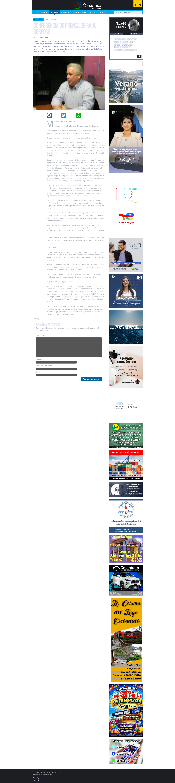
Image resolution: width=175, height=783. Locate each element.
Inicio (36, 12)
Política (84, 12)
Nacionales (44, 12)
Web (38, 372)
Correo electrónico (44, 366)
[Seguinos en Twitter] (140, 3)
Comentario (41, 336)
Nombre (40, 359)
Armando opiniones (121, 25)
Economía (93, 12)
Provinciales (65, 12)
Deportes (102, 12)
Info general (54, 12)
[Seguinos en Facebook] (135, 3)
